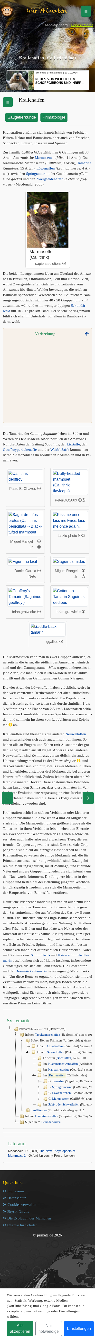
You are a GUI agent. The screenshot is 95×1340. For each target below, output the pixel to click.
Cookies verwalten (22, 1205)
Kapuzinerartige (58, 1069)
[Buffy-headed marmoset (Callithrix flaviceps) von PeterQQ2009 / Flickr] (70, 482)
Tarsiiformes (39, 1110)
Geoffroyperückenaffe (20, 450)
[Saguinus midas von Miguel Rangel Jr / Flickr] (69, 561)
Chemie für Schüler (22, 1225)
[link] (64, 263)
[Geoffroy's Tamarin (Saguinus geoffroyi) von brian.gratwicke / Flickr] (25, 597)
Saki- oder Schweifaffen (63, 1104)
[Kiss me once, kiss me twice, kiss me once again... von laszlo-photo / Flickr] (70, 520)
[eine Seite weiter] (88, 798)
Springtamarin (37, 174)
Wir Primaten (47, 11)
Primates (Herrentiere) (42, 1029)
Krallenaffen (57, 1075)
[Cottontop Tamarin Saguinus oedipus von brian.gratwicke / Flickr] (70, 597)
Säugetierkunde (22, 117)
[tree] (47, 1075)
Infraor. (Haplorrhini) (59, 1034)
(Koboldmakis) (57, 1110)
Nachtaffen (64, 1058)
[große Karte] (86, 334)
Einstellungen (79, 1328)
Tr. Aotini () (64, 1058)
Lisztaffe (73, 444)
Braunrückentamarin (31, 971)
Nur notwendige (48, 1328)
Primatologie (54, 117)
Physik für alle (18, 1211)
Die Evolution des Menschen (29, 1218)
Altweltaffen (55, 1046)
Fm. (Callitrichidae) (65, 1075)
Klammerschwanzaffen (63, 1064)
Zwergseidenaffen (50, 179)
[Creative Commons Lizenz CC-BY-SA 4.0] (82, 500)
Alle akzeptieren (20, 1328)
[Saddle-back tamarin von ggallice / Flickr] (47, 629)
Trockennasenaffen (47, 1034)
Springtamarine (62, 1087)
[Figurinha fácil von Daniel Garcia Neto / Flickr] (22, 561)
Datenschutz (16, 1198)
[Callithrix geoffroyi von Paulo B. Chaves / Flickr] (25, 476)
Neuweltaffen (76, 734)
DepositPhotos (82, 25)
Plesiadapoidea (51, 1122)
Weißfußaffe (59, 450)
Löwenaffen (46, 168)
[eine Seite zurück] (7, 798)
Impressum (15, 1191)
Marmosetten (45, 158)
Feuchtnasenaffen (46, 1116)
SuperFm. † (43, 1122)
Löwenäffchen (61, 1093)
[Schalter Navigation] (86, 11)
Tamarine (84, 163)
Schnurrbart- (40, 955)
